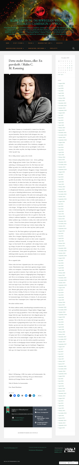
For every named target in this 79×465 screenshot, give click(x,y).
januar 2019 (62, 304)
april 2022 (61, 211)
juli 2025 (61, 115)
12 (69, 65)
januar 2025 (62, 130)
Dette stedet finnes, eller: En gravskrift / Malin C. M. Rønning (25, 64)
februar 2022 (62, 216)
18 (67, 68)
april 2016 (61, 386)
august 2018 (62, 317)
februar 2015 (62, 410)
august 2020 (62, 258)
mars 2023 (61, 184)
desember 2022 (62, 191)
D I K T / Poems (18, 43)
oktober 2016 (62, 371)
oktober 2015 (62, 395)
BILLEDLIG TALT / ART (44, 43)
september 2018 (63, 314)
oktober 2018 (62, 312)
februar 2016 (62, 388)
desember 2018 (62, 307)
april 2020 (61, 267)
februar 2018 (62, 332)
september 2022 (63, 199)
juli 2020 (61, 260)
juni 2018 (61, 322)
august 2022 (62, 201)
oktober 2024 (62, 137)
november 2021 (63, 223)
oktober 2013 (62, 423)
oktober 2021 (62, 226)
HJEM (7, 43)
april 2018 (61, 327)
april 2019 (61, 297)
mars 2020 (61, 270)
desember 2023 (62, 162)
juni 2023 (61, 177)
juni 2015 (61, 400)
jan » (62, 74)
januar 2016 (62, 391)
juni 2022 (61, 206)
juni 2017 (61, 351)
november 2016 (63, 368)
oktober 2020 (62, 253)
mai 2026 (61, 90)
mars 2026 (61, 95)
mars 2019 (61, 300)
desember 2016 (62, 366)
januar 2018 (62, 334)
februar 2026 (62, 98)
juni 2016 (61, 381)
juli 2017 (61, 349)
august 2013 (62, 427)
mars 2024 (61, 154)
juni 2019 (61, 292)
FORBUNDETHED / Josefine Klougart (42, 423)
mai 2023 (61, 179)
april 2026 (61, 93)
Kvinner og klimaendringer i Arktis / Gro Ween (43, 418)
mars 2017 (61, 359)
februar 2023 (62, 186)
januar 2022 (62, 218)
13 (71, 65)
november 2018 (63, 309)
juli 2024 (61, 145)
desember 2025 (62, 103)
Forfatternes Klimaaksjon (37, 447)
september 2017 (63, 344)
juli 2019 (61, 290)
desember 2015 (62, 393)
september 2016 (63, 373)
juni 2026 (61, 88)
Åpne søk (73, 48)
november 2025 (63, 105)
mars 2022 (61, 213)
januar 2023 (62, 189)
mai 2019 (61, 295)
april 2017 (61, 356)
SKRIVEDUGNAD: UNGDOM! (14, 48)
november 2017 (63, 339)
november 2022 (63, 194)
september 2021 (63, 228)
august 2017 (62, 346)
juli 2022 (61, 204)
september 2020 (63, 255)
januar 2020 (62, 275)
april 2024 (61, 152)
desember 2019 (62, 277)
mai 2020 (61, 265)
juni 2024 (61, 147)
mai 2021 (61, 236)
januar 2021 (62, 245)
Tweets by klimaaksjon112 (10, 448)
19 (69, 68)
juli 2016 (61, 378)
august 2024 (62, 142)
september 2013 (63, 425)
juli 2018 (61, 319)
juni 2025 (61, 117)
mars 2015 (61, 408)
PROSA (30, 43)
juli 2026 (61, 85)
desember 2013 (62, 420)
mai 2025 (61, 120)
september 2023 (63, 169)
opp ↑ (73, 461)
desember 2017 (62, 336)
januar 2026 (62, 100)
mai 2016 (61, 383)
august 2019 (62, 287)
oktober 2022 (62, 196)
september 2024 (63, 140)
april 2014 (61, 415)
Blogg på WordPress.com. (12, 461)
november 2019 (63, 280)
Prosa (38, 412)
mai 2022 (61, 208)
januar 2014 (62, 418)
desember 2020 (62, 248)
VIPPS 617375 (53, 48)
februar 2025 (62, 127)
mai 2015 (61, 403)
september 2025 (63, 110)
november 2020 (63, 250)
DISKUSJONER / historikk (36, 48)
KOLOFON (59, 43)
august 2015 (62, 398)
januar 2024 (62, 159)
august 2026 (62, 83)
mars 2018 (61, 329)
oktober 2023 (62, 167)
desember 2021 (62, 221)
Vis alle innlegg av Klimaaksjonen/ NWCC (18, 419)
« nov (59, 74)
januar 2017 (62, 363)
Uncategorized (44, 412)
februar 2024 (62, 157)
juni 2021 (61, 233)
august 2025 (62, 112)
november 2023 (63, 164)
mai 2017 (61, 354)
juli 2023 (61, 174)
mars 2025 (61, 125)
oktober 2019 (62, 282)
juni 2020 (61, 263)
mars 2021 (61, 240)
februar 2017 (62, 361)
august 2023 (62, 172)
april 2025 (61, 122)
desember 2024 (62, 132)
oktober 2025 (62, 108)
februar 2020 (62, 272)
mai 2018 (61, 324)
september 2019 (63, 285)
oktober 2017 (62, 341)
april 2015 (61, 405)
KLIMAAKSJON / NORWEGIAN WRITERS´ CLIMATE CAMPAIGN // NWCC (39, 22)
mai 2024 (61, 149)
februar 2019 (62, 302)
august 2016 (62, 376)
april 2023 (61, 181)
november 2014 (63, 413)
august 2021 (62, 231)
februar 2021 (62, 243)
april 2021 (61, 238)
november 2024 (63, 135)
